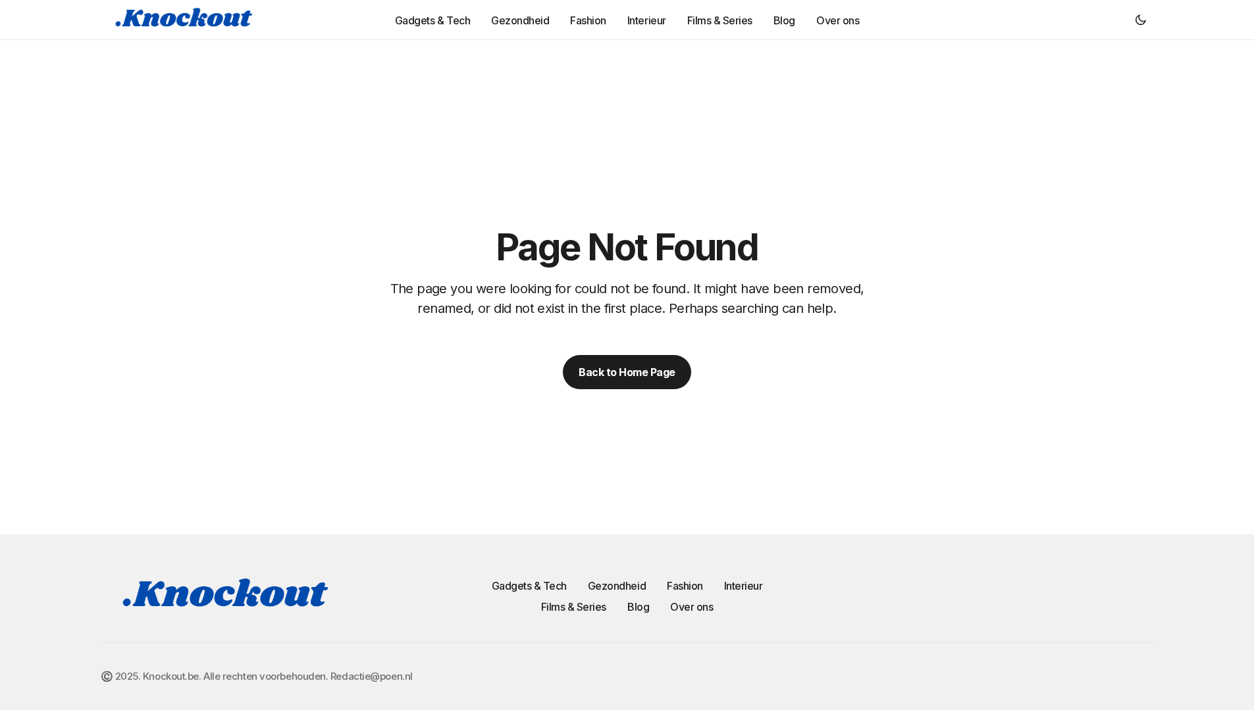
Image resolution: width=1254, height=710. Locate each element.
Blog (638, 606)
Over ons (691, 606)
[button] (1141, 20)
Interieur (743, 585)
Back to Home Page (627, 372)
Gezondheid (617, 585)
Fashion (685, 585)
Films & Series (573, 606)
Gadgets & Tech (529, 585)
